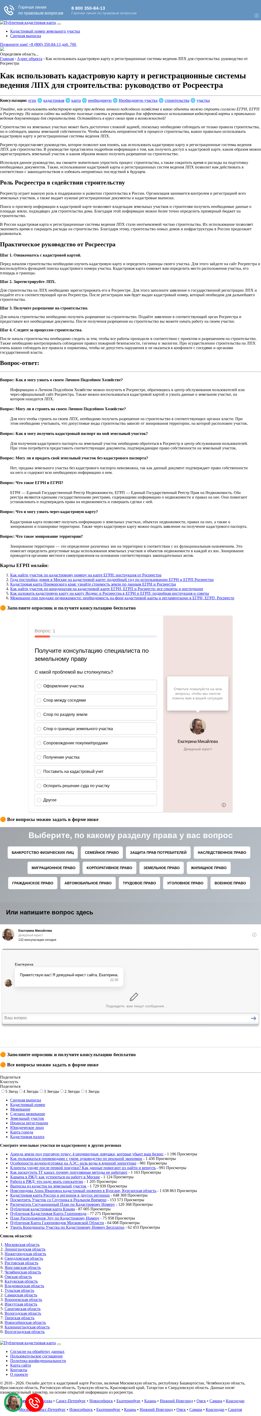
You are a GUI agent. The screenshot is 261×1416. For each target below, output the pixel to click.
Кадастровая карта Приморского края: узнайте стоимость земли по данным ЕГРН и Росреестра (93, 584)
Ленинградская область (25, 1249)
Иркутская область (21, 1304)
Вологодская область (23, 1313)
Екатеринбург (128, 1401)
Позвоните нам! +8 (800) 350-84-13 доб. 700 (38, 44)
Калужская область (21, 1281)
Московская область (22, 1244)
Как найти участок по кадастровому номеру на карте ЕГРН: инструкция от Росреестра (85, 575)
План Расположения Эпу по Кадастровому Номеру (54, 1218)
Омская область (18, 1277)
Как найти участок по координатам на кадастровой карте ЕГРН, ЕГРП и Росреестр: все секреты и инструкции (106, 589)
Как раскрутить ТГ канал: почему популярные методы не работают (68, 1172)
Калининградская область (27, 1327)
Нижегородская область (25, 1254)
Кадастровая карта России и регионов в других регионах (60, 1195)
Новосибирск (101, 1401)
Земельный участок (27, 1118)
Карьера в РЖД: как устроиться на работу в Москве (55, 1177)
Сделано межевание (27, 1114)
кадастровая (53, 100)
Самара (216, 1401)
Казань (150, 1401)
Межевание (20, 1109)
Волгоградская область (25, 1331)
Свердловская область (24, 1258)
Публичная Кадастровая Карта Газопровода (48, 1213)
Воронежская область (23, 1299)
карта (76, 100)
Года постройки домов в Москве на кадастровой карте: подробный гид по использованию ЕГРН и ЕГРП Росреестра (112, 579)
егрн (32, 100)
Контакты (18, 1370)
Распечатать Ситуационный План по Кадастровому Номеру (62, 1204)
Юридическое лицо (27, 1127)
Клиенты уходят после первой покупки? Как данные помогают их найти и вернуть (83, 1168)
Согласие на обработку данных (37, 1351)
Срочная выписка (25, 36)
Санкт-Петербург (71, 1401)
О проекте (19, 1374)
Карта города (21, 1132)
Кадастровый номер (27, 1104)
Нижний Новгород (176, 1401)
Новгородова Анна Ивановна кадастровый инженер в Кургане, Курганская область (83, 1190)
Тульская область (19, 1290)
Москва (45, 1401)
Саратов (235, 1409)
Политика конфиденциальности (38, 1360)
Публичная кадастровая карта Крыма (42, 1209)
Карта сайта (20, 1365)
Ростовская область (21, 1263)
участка (203, 100)
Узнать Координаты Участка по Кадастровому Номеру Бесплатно (67, 1227)
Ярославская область (23, 1267)
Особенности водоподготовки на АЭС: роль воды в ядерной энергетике (73, 1163)
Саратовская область (23, 1309)
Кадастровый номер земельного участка (45, 31)
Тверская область (19, 1318)
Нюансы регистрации (29, 1123)
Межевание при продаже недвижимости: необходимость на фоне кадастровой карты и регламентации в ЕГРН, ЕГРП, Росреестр (122, 598)
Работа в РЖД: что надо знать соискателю (46, 1181)
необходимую (100, 100)
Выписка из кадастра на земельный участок (48, 1186)
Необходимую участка (138, 100)
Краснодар (235, 1401)
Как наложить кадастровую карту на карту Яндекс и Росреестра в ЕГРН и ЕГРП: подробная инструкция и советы (109, 593)
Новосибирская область (25, 1322)
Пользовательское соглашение (36, 1356)
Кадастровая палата (27, 1137)
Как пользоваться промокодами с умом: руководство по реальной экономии (76, 1158)
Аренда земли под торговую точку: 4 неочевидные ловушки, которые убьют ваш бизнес (87, 1154)
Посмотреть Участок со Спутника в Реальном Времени (58, 1200)
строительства (177, 100)
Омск (201, 1401)
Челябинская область (23, 1272)
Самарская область (21, 1295)
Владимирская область (24, 1286)
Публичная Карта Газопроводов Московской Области (57, 1223)
